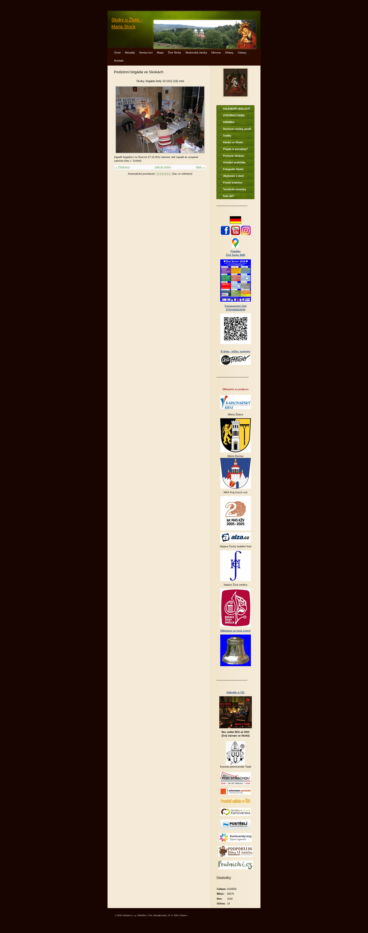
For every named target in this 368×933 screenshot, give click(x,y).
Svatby (227, 135)
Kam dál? (228, 196)
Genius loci (146, 52)
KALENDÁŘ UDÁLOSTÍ (236, 108)
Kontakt (118, 60)
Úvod (117, 52)
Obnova (216, 52)
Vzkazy (242, 52)
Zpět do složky (163, 167)
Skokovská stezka (196, 52)
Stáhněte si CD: (235, 692)
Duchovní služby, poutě (237, 128)
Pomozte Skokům (233, 155)
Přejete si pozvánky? (235, 149)
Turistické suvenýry (234, 189)
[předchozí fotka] (120, 119)
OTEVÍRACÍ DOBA (234, 115)
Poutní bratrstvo (232, 182)
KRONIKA (228, 122)
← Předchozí (122, 167)
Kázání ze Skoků (233, 142)
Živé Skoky (174, 52)
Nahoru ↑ (184, 915)
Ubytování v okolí (233, 175)
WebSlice (142, 915)
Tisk (150, 915)
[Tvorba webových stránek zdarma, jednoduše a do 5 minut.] (135, 916)
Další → (200, 167)
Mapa (160, 52)
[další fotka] (200, 119)
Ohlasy (229, 52)
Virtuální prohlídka (234, 162)
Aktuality (130, 52)
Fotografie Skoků (233, 169)
